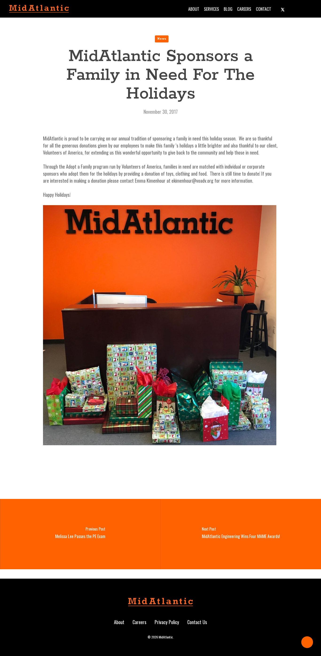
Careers (139, 622)
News (161, 39)
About (119, 622)
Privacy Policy (167, 622)
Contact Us (197, 622)
